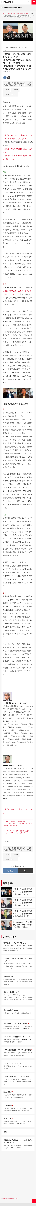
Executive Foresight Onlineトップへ (10, 1198)
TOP (3, 13)
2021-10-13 (6, 72)
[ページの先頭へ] (34, 1201)
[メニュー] (34, 2)
